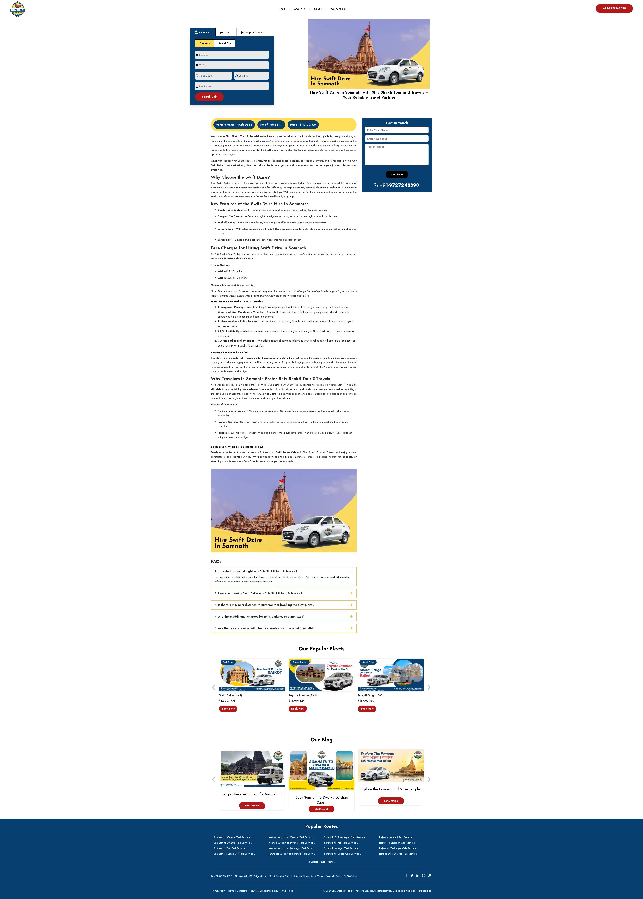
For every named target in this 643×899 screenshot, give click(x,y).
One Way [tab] (204, 43)
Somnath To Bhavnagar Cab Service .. (345, 837)
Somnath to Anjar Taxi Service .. (342, 848)
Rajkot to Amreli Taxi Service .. (397, 837)
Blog (291, 890)
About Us (299, 9)
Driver (318, 9)
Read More (252, 809)
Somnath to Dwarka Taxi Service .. (232, 843)
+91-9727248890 (614, 8)
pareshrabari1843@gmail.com (252, 876)
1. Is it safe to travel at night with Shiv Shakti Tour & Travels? (256, 571)
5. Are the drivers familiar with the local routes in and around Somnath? (264, 628)
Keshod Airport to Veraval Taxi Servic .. (291, 837)
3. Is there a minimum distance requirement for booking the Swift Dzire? (264, 605)
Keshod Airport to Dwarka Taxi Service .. (292, 843)
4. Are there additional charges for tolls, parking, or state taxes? (260, 616)
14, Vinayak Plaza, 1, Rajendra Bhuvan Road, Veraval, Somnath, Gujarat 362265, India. (315, 876)
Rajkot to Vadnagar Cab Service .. (398, 848)
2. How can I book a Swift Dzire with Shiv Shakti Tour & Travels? (258, 593)
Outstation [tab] (202, 32)
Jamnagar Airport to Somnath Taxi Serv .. (292, 854)
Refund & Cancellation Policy (264, 890)
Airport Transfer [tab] (252, 32)
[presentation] (214, 686)
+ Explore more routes (322, 862)
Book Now (228, 709)
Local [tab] (225, 32)
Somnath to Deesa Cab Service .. (343, 854)
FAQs (283, 890)
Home (284, 9)
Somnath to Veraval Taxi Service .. (232, 837)
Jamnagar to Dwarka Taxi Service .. (399, 854)
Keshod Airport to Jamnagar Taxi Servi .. (292, 848)
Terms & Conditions (237, 890)
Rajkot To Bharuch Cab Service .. (398, 843)
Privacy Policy (218, 890)
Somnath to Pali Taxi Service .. (341, 843)
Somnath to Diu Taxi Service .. (230, 848)
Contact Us (338, 9)
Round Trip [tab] (225, 43)
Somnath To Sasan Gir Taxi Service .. (234, 854)
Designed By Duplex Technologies (411, 890)
